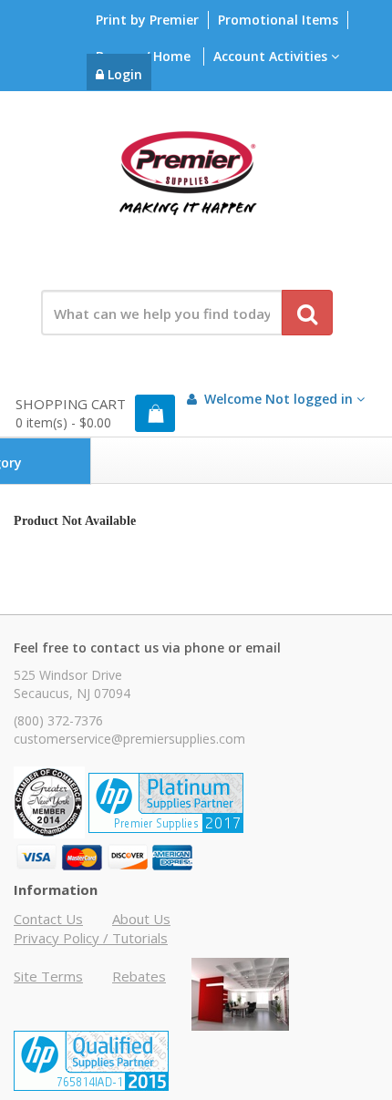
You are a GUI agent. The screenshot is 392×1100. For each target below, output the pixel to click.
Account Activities (272, 56)
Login (123, 74)
